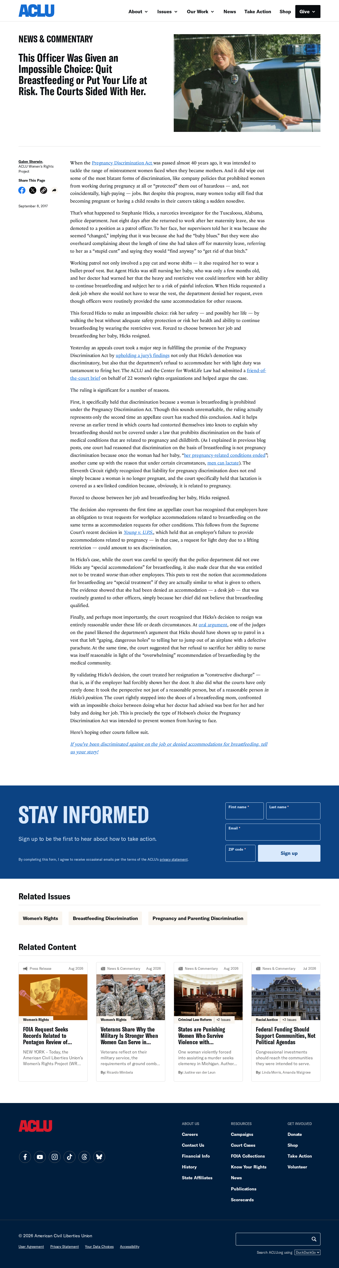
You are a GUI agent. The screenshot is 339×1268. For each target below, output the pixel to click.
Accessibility (129, 1246)
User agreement (31, 1246)
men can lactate (223, 463)
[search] (314, 1239)
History (189, 1166)
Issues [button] (165, 11)
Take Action (257, 11)
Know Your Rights (248, 1166)
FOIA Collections (248, 1155)
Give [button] (305, 11)
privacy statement (174, 859)
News (230, 11)
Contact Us (193, 1145)
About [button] (136, 11)
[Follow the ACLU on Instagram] (54, 1156)
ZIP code (236, 849)
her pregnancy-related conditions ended (224, 455)
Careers (190, 1134)
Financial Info (196, 1155)
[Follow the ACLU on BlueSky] (99, 1156)
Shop (285, 11)
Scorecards (242, 1199)
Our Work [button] (198, 11)
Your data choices (99, 1246)
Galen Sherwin (30, 161)
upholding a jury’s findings (143, 355)
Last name (277, 807)
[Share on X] (32, 192)
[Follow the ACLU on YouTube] (39, 1156)
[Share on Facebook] (21, 192)
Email (233, 828)
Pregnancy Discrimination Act (122, 163)
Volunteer (297, 1166)
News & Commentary (53, 40)
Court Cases (243, 1145)
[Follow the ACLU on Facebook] (25, 1156)
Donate (295, 1134)
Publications (243, 1188)
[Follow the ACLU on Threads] (84, 1156)
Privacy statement (64, 1246)
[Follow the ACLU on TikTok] (69, 1156)
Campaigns (242, 1134)
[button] (43, 191)
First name (237, 807)
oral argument (213, 625)
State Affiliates (197, 1177)
